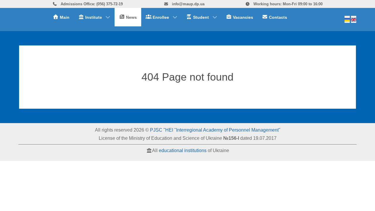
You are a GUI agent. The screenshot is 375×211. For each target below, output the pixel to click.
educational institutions (183, 150)
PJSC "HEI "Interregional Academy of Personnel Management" (215, 129)
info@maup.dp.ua (187, 4)
